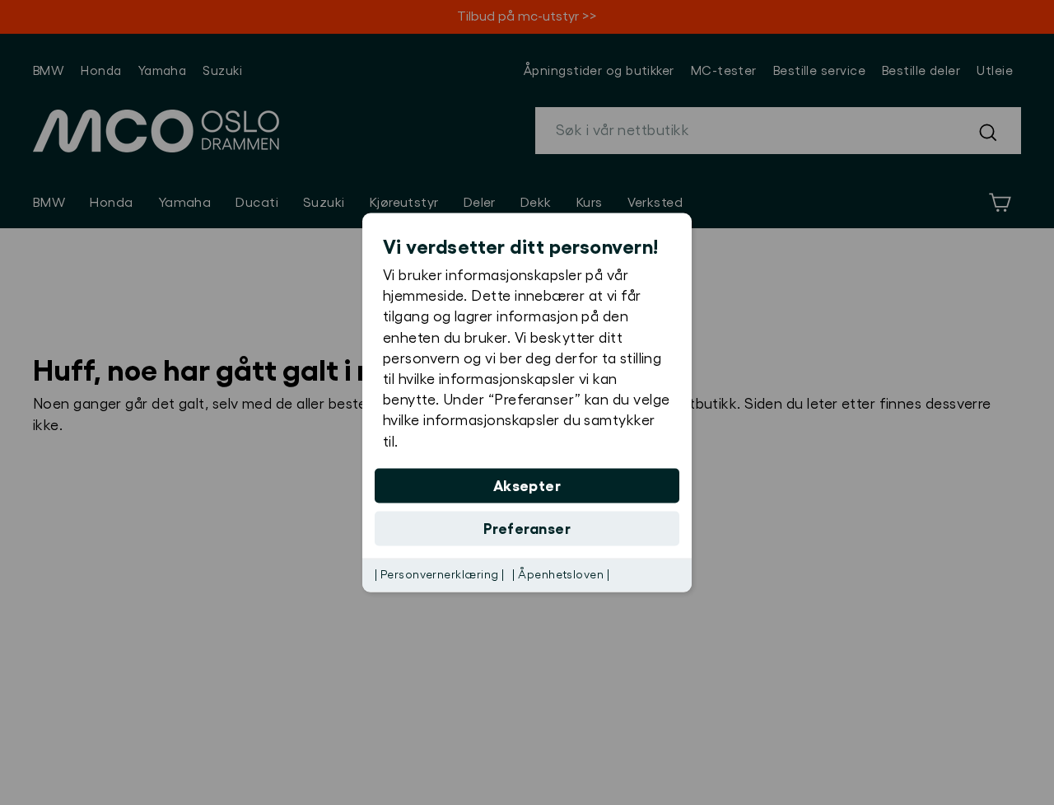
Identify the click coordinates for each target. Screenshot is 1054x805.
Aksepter (527, 485)
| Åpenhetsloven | (560, 574)
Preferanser (527, 528)
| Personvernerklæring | (439, 574)
